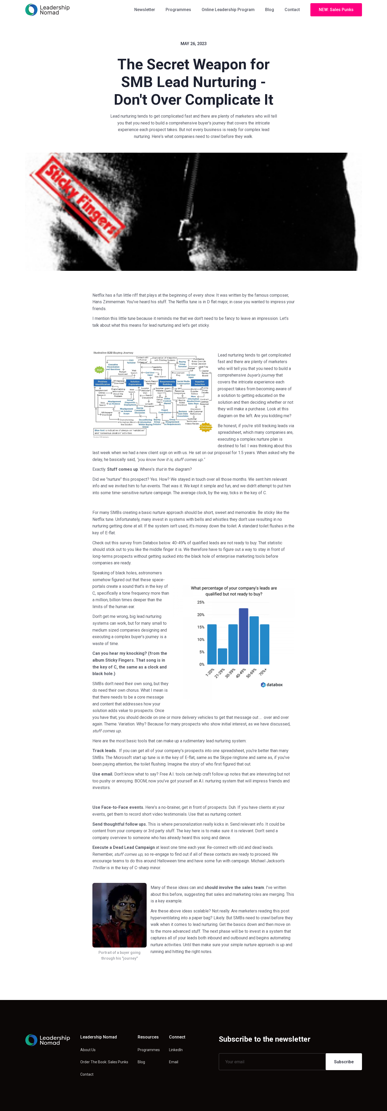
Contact (292, 9)
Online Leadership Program (228, 9)
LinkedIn (176, 1050)
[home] (47, 9)
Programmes (178, 9)
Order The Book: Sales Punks (104, 1062)
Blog (269, 9)
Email (173, 1062)
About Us (88, 1050)
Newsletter (144, 9)
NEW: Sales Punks (336, 9)
